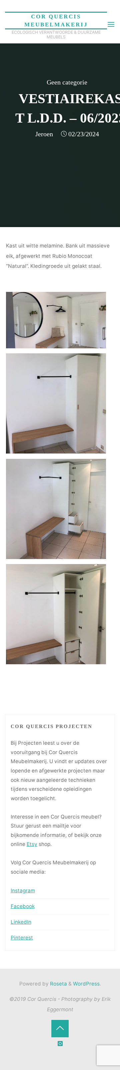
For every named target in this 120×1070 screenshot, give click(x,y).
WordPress (86, 983)
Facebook (23, 906)
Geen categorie (67, 82)
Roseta (58, 983)
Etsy (32, 844)
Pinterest (22, 937)
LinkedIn (21, 922)
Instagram (23, 890)
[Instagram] (60, 1044)
